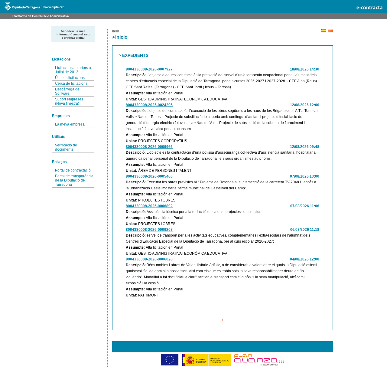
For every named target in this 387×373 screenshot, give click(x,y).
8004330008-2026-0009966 (149, 147)
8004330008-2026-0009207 (149, 229)
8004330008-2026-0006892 (149, 206)
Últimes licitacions (70, 78)
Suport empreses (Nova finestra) (69, 101)
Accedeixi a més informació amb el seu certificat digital (73, 34)
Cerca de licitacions (71, 83)
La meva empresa (70, 124)
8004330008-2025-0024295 (149, 105)
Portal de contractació (73, 170)
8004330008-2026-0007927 (149, 69)
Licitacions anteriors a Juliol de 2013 (73, 70)
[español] (323, 31)
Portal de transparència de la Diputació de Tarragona (74, 180)
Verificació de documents (66, 147)
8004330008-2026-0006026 (149, 259)
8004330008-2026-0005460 (149, 176)
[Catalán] (330, 31)
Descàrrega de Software (67, 91)
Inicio (115, 30)
